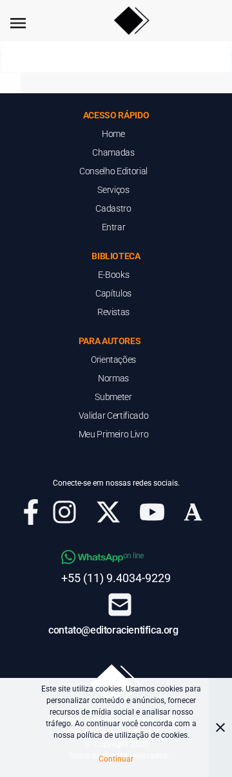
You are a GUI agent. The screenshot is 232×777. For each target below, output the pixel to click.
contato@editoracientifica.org (113, 630)
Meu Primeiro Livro (114, 434)
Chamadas (113, 152)
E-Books (114, 275)
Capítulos (113, 293)
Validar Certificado (113, 415)
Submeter (113, 397)
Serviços (113, 190)
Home (113, 134)
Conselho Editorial (113, 171)
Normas (113, 378)
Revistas (113, 312)
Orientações (113, 359)
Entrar (114, 227)
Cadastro (113, 208)
